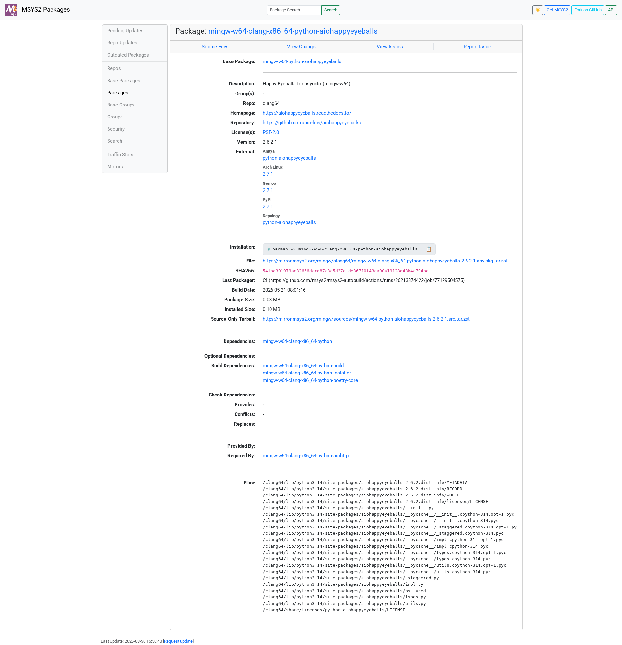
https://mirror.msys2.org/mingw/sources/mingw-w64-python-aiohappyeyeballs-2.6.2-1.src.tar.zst (366, 319)
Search (330, 9)
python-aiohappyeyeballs (289, 158)
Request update (178, 641)
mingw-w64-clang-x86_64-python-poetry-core (310, 380)
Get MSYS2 (557, 9)
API (611, 9)
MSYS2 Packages (45, 9)
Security (116, 129)
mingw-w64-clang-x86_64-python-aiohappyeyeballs (293, 31)
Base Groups (121, 105)
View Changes (302, 47)
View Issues (390, 47)
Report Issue (477, 47)
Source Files (215, 47)
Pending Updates (125, 31)
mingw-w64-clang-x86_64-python (297, 341)
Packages (117, 92)
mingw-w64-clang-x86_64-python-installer (307, 373)
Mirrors (115, 167)
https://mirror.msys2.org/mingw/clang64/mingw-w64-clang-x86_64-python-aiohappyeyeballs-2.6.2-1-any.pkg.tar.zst (385, 261)
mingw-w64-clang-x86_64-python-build (303, 366)
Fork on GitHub (588, 9)
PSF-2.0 (271, 132)
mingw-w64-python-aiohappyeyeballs (302, 61)
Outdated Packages (128, 55)
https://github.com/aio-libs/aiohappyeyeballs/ (312, 123)
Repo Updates (122, 43)
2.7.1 (268, 174)
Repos (114, 68)
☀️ (537, 9)
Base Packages (123, 80)
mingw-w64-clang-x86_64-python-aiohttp (306, 456)
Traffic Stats (120, 155)
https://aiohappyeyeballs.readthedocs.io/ (307, 113)
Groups (115, 117)
